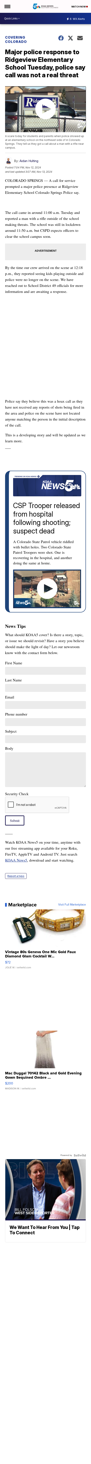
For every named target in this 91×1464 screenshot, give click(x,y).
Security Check (17, 793)
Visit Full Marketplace (72, 904)
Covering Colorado (16, 39)
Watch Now (78, 6)
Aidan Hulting (28, 161)
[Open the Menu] (7, 6)
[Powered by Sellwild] (80, 1155)
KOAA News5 (16, 860)
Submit (14, 820)
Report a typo (15, 876)
